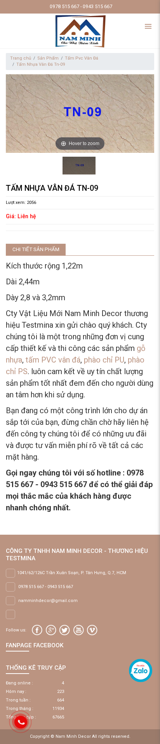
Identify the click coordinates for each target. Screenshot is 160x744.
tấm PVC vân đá (53, 359)
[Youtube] (78, 630)
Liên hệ (26, 216)
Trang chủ (20, 58)
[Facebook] (37, 630)
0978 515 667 (31, 586)
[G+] (51, 630)
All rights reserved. (111, 736)
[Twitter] (64, 630)
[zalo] (140, 670)
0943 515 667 (60, 586)
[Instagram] (92, 630)
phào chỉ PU (104, 359)
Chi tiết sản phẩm (35, 249)
